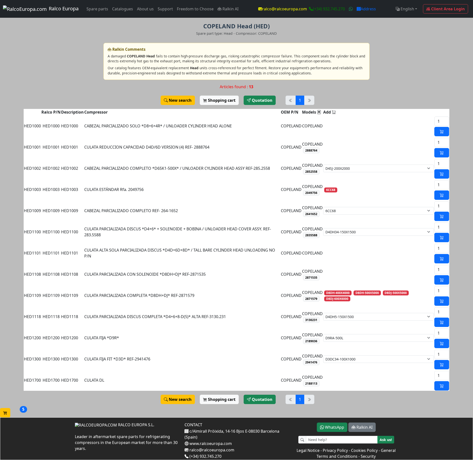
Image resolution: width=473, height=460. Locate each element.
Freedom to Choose (195, 9)
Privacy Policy (335, 450)
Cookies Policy (364, 450)
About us (145, 9)
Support (165, 9)
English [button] (407, 9)
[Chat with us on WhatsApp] (351, 8)
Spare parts (97, 9)
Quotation (261, 100)
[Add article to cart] (441, 131)
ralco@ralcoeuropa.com (284, 9)
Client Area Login (447, 9)
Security (368, 456)
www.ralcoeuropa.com (210, 443)
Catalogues (122, 9)
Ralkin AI (229, 9)
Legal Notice (308, 450)
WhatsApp (334, 427)
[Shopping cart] (5, 412)
